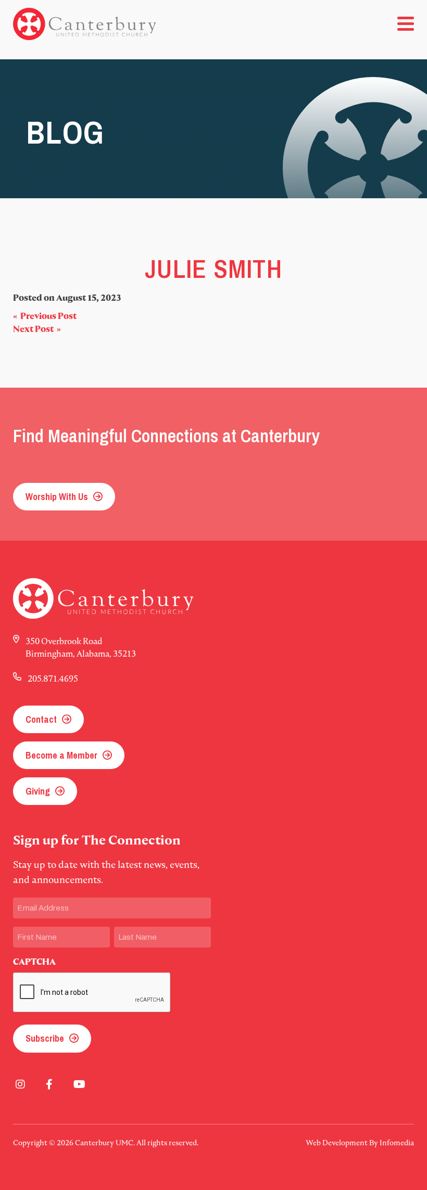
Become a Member (61, 755)
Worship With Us (57, 496)
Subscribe (45, 1038)
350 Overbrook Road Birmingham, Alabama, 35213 (81, 647)
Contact (41, 719)
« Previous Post (45, 316)
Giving (38, 791)
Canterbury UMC (84, 24)
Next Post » (37, 329)
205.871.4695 (53, 678)
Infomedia (397, 1142)
